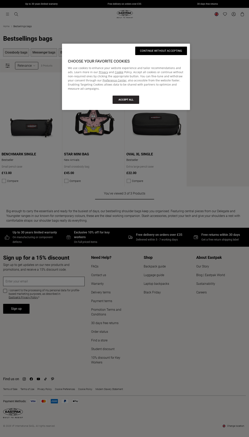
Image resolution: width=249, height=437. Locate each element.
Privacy (103, 72)
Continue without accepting (161, 50)
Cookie (119, 72)
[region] (126, 77)
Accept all (125, 99)
